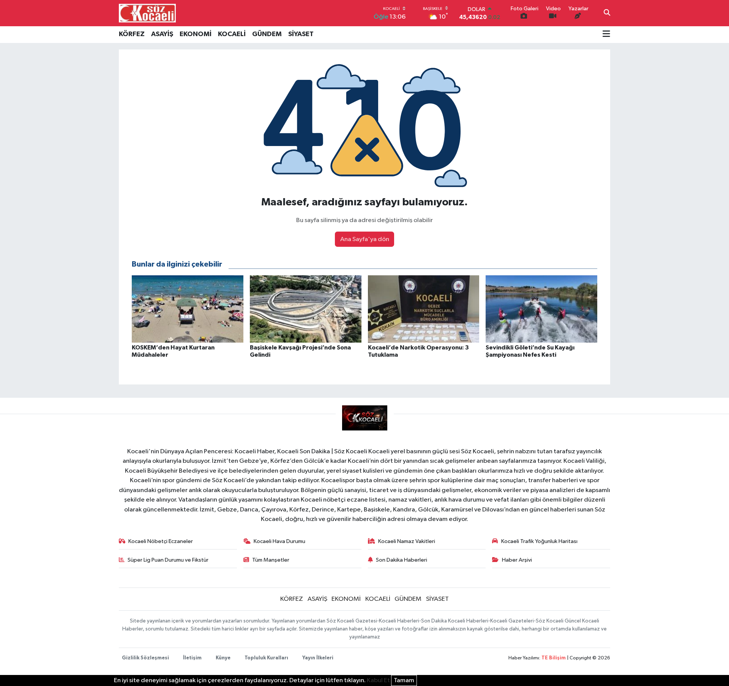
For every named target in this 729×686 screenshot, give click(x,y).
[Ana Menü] (606, 34)
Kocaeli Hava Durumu (279, 541)
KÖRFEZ (132, 34)
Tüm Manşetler (270, 560)
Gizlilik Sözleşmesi (145, 658)
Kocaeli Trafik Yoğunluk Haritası (539, 541)
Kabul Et (378, 680)
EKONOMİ (195, 34)
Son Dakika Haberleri (401, 560)
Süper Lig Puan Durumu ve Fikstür (168, 560)
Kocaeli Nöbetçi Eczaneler (160, 541)
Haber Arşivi (517, 560)
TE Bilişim (553, 658)
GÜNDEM (267, 34)
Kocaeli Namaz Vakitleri (406, 541)
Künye (223, 658)
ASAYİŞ (162, 34)
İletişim (192, 658)
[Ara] (607, 13)
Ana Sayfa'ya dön (364, 239)
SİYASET (301, 34)
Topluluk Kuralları (266, 658)
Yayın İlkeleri (317, 658)
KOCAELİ (232, 34)
